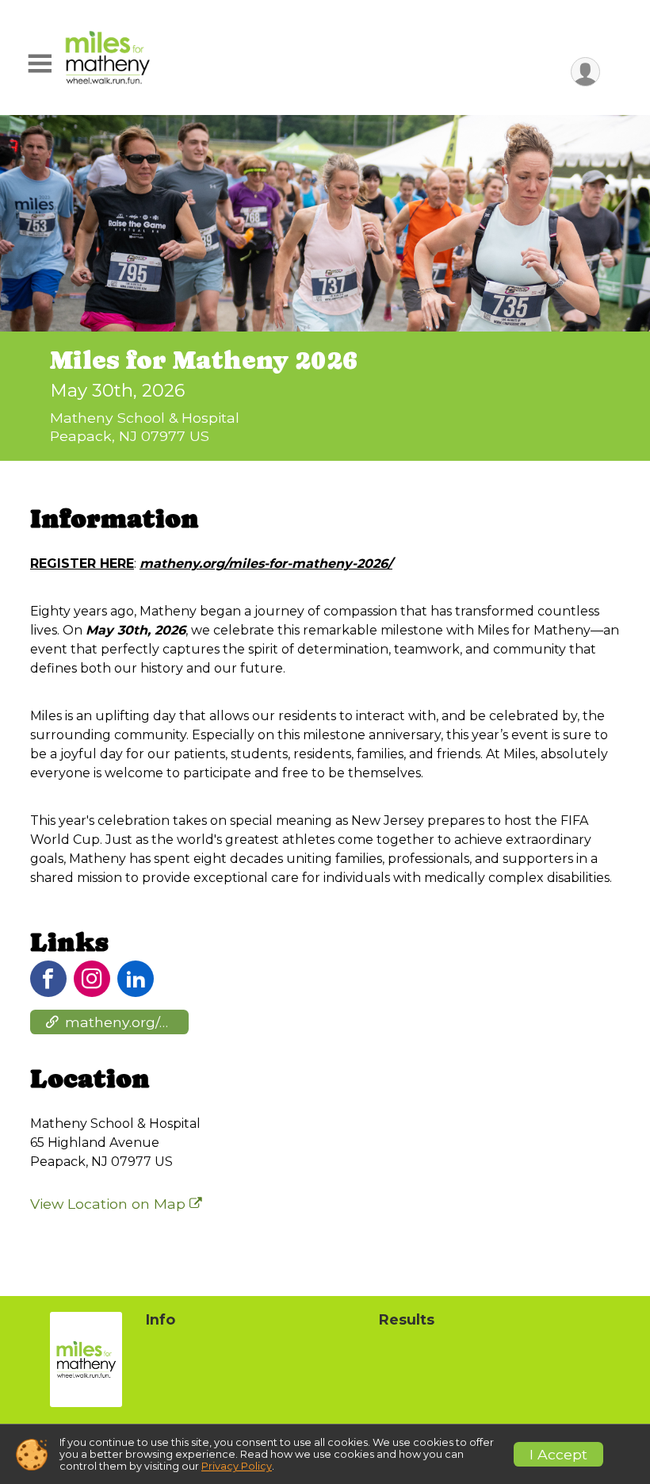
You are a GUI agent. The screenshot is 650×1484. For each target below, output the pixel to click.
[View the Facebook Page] (48, 979)
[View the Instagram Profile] (92, 979)
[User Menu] (585, 71)
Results (406, 1320)
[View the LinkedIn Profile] (135, 979)
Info (160, 1320)
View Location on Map (109, 1203)
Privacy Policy (236, 1466)
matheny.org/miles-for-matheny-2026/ (127, 1022)
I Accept (558, 1454)
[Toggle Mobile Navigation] (39, 64)
